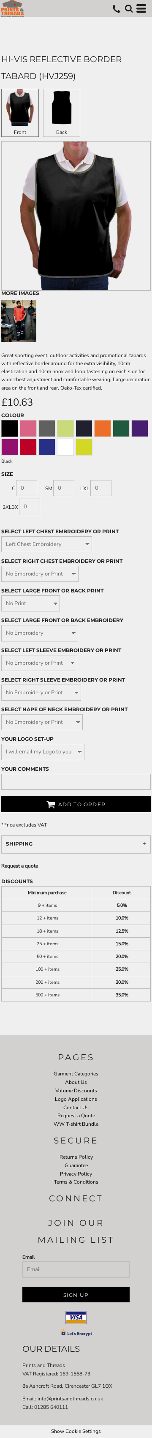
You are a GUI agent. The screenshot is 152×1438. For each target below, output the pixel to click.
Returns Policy (76, 1157)
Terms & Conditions (76, 1182)
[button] (129, 8)
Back (61, 132)
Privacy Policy (76, 1174)
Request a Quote (76, 1115)
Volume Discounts (76, 1090)
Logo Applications (76, 1099)
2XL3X (10, 507)
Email (28, 1257)
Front (20, 132)
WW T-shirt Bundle (76, 1124)
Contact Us (76, 1107)
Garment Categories (76, 1073)
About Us (76, 1082)
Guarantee (76, 1165)
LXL (85, 488)
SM (48, 488)
